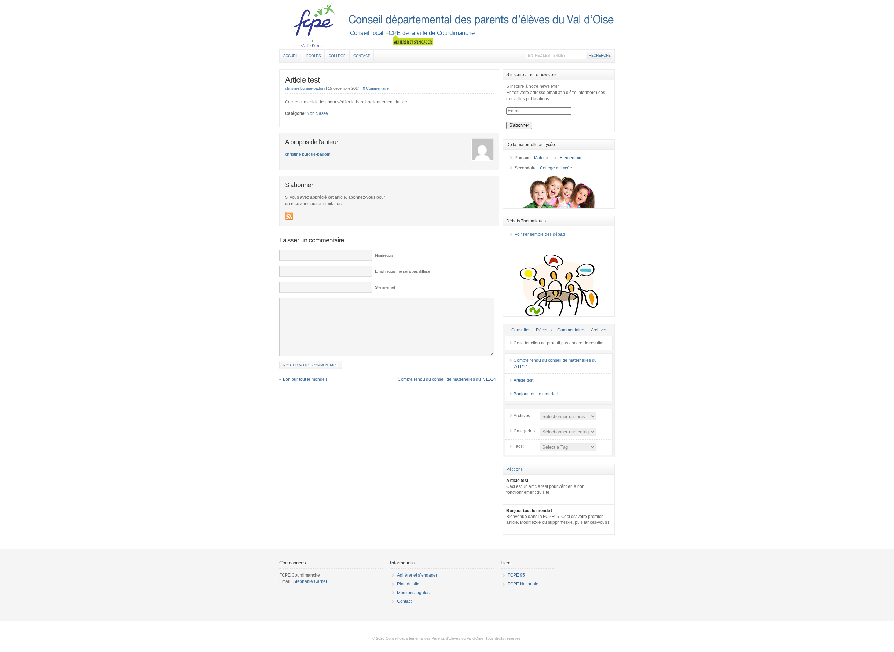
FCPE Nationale (523, 583)
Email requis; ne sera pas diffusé (402, 271)
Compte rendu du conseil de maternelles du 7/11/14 (447, 379)
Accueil (291, 56)
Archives (599, 330)
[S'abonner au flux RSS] (289, 216)
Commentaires (571, 330)
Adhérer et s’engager (417, 575)
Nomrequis (384, 255)
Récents (544, 330)
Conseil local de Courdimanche (447, 25)
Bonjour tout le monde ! (305, 379)
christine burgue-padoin (305, 88)
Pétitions (514, 469)
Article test (302, 80)
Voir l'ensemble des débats (540, 234)
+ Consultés (519, 330)
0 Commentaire (376, 88)
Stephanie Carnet (310, 581)
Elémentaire (571, 157)
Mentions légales (413, 592)
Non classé (317, 113)
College (337, 56)
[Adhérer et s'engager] (413, 40)
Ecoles (313, 56)
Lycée (566, 168)
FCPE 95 (516, 575)
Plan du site (408, 583)
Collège (547, 168)
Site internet (385, 287)
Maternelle (544, 157)
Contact (361, 56)
